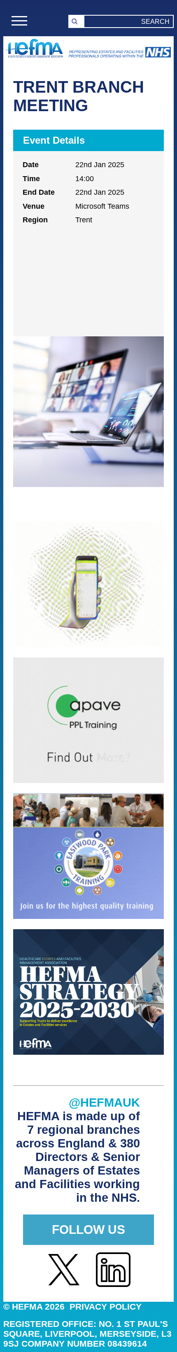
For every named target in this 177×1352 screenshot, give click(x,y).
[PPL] (88, 780)
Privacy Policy (106, 1306)
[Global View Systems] (88, 644)
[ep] (88, 916)
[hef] (88, 1052)
